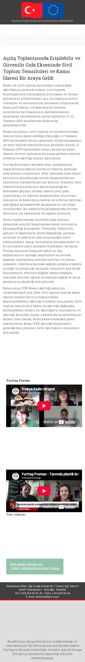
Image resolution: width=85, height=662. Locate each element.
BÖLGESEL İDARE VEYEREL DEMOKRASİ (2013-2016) (35, 566)
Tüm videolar (16, 514)
